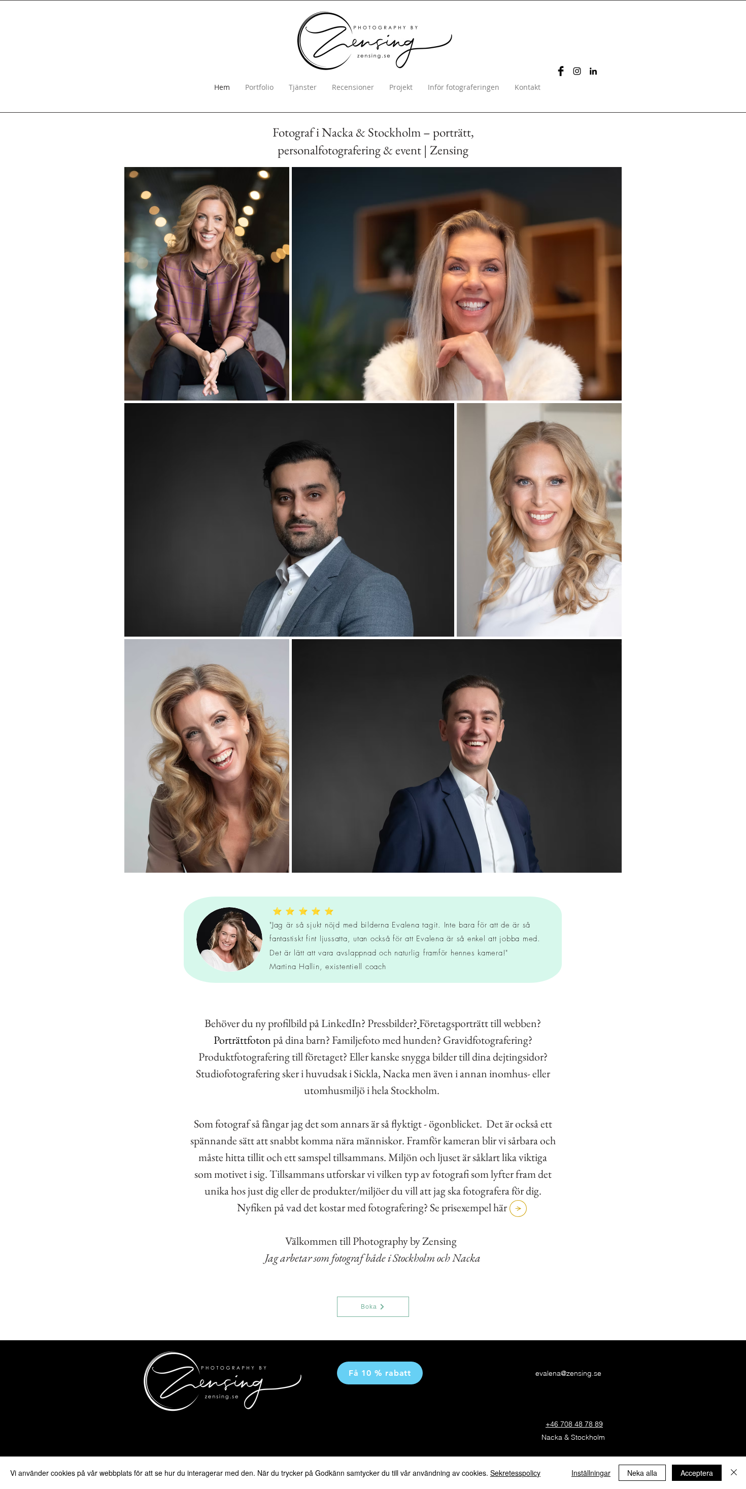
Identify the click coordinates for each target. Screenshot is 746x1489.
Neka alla (642, 1473)
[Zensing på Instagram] (577, 71)
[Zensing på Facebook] (561, 71)
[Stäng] (734, 1473)
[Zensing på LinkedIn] (593, 71)
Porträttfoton (242, 1040)
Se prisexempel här (469, 1207)
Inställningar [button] (591, 1473)
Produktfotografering (244, 1056)
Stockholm (414, 1257)
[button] (380, 1373)
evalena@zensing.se (568, 1373)
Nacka (466, 1257)
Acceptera (697, 1473)
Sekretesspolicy (515, 1473)
